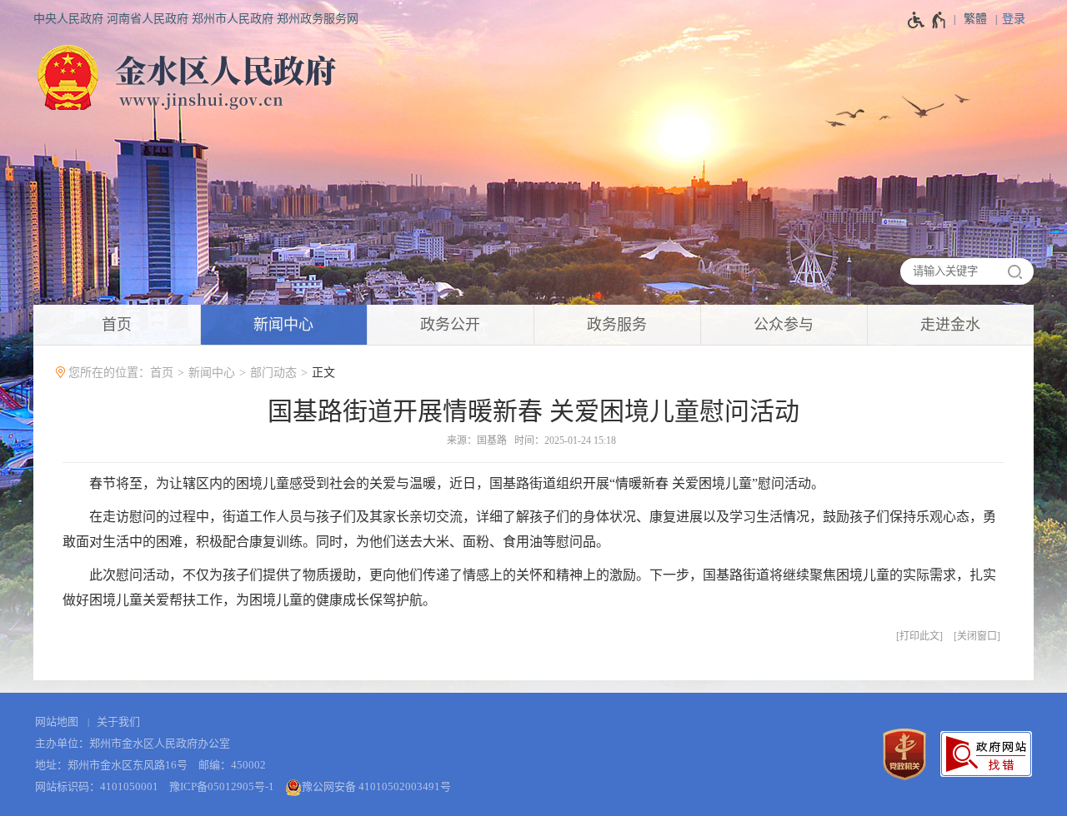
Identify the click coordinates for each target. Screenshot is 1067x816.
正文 (323, 372)
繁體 (975, 18)
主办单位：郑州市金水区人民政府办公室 (132, 743)
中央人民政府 (68, 18)
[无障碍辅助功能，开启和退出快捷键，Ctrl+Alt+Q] (927, 20)
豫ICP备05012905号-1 (221, 786)
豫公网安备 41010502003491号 (376, 786)
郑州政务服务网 (317, 18)
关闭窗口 (977, 636)
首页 (161, 372)
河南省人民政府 (147, 18)
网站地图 (56, 721)
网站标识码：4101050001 (96, 786)
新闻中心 (211, 372)
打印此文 (919, 636)
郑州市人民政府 (232, 18)
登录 (1013, 18)
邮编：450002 (232, 765)
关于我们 (118, 721)
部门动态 (273, 372)
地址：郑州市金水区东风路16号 (111, 765)
